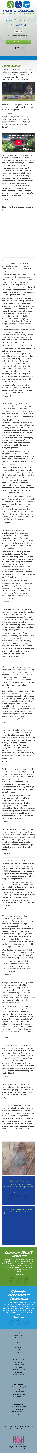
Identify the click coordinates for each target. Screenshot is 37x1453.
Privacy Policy (19, 1350)
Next (32, 1158)
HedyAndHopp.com (22, 1448)
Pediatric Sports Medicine (18, 1377)
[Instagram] (21, 48)
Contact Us (18, 1342)
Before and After (19, 1365)
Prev (4, 1158)
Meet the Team (18, 1335)
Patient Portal (20, 25)
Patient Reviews (23, 20)
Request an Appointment (18, 42)
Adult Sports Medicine (18, 1369)
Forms (10, 20)
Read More (19, 1192)
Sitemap (18, 1352)
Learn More (19, 1274)
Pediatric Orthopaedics (18, 1374)
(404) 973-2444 (23, 35)
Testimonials (18, 1362)
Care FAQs (18, 1337)
